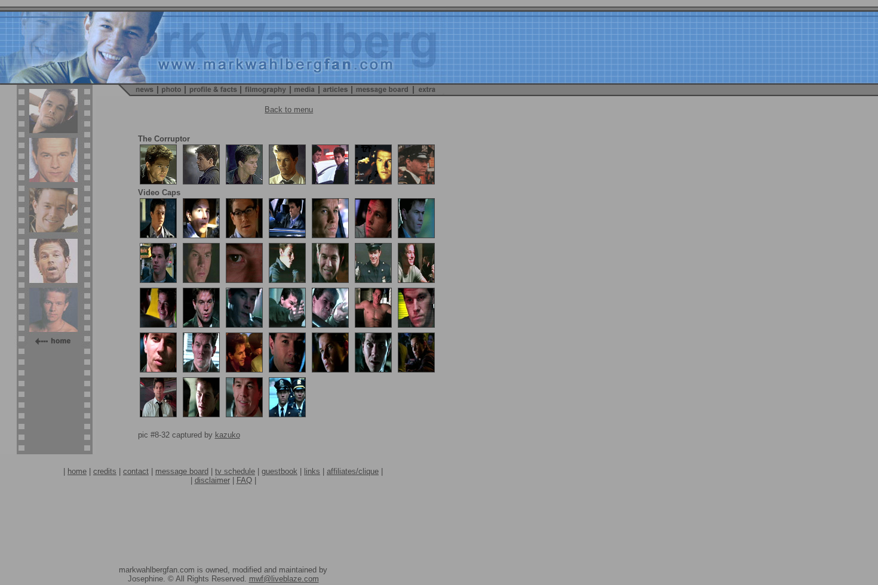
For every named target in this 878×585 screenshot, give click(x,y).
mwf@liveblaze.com (284, 578)
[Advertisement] (223, 511)
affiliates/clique (353, 471)
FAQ (244, 480)
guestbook (279, 471)
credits (104, 471)
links (312, 471)
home (77, 471)
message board (181, 471)
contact (136, 471)
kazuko (227, 434)
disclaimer (212, 480)
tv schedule (235, 471)
